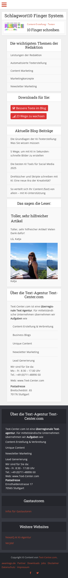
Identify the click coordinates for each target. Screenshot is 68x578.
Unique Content (22, 343)
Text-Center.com (48, 557)
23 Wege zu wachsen (30, 116)
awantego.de (9, 563)
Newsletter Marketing (24, 86)
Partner (21, 563)
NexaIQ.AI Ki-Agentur (18, 537)
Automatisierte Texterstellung (29, 63)
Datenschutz (8, 567)
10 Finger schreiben (43, 29)
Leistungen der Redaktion (26, 55)
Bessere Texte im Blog (31, 108)
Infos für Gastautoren (18, 511)
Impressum (23, 567)
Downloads (33, 563)
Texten (51, 24)
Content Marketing (22, 70)
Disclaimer (53, 563)
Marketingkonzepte (22, 78)
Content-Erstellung (36, 24)
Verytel (9, 543)
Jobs (43, 563)
